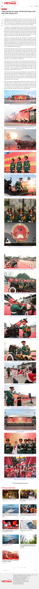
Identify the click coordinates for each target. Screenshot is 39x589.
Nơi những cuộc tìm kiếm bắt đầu (26, 530)
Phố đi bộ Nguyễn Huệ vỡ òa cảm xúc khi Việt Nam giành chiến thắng (10, 531)
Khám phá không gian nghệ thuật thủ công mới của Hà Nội (28, 500)
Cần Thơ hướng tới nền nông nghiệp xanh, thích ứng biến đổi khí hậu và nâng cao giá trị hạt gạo (28, 545)
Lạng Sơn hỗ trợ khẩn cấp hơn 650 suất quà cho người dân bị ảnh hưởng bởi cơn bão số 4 (28, 515)
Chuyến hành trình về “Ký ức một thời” (9, 499)
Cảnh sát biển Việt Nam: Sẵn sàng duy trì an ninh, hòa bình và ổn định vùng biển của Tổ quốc (10, 515)
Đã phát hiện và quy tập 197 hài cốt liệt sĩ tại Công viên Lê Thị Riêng (10, 561)
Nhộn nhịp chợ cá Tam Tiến (7, 544)
